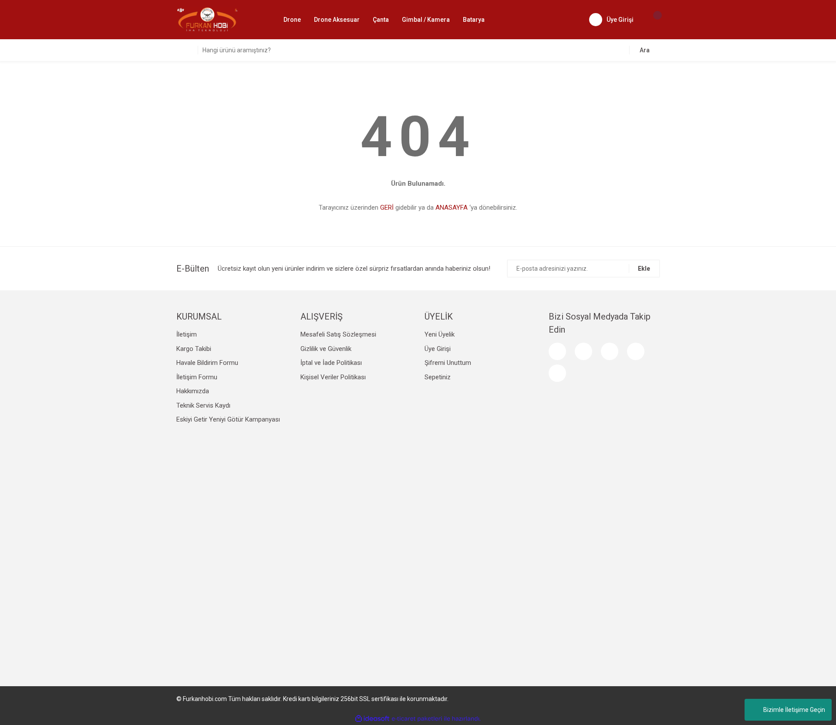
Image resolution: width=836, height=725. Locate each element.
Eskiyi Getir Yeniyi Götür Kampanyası (228, 419)
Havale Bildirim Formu (207, 363)
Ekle (644, 268)
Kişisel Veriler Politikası (333, 377)
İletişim (186, 334)
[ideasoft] (372, 719)
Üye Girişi (438, 349)
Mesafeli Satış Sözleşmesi (338, 334)
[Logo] (207, 19)
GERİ (387, 207)
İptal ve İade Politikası (331, 363)
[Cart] (653, 19)
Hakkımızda (192, 391)
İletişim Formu (196, 377)
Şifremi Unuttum (448, 363)
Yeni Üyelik (440, 334)
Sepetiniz (438, 377)
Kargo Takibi (193, 349)
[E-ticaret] (416, 718)
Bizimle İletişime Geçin (794, 709)
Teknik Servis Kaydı (203, 405)
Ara (645, 50)
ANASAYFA (451, 207)
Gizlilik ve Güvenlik (325, 349)
